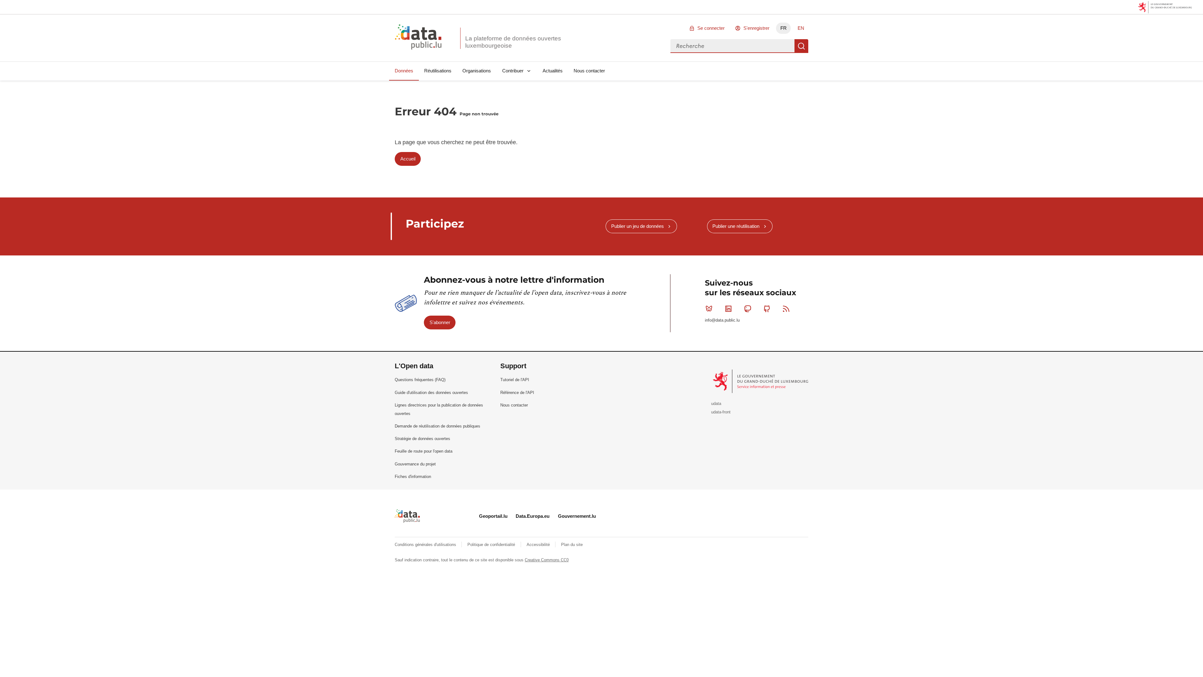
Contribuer (512, 70)
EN (801, 28)
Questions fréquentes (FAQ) (420, 379)
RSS (786, 309)
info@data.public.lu (722, 320)
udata (716, 403)
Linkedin (728, 309)
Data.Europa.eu (532, 516)
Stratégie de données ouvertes (422, 438)
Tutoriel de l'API (514, 379)
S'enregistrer (756, 28)
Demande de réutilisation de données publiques (437, 426)
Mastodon (747, 309)
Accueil (407, 158)
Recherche (801, 46)
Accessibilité (539, 544)
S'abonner (440, 322)
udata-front (721, 412)
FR (783, 28)
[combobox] (732, 46)
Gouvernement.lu (577, 516)
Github (767, 309)
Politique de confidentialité (491, 544)
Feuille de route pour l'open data (423, 451)
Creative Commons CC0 (547, 560)
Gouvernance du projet (415, 464)
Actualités (553, 70)
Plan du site (572, 544)
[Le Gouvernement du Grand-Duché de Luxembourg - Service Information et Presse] (761, 381)
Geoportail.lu (493, 516)
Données (404, 70)
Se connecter (711, 28)
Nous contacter (589, 70)
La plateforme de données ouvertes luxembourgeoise (513, 42)
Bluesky (709, 309)
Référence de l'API (517, 392)
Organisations (476, 70)
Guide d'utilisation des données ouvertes (431, 392)
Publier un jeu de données (637, 226)
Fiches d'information (413, 476)
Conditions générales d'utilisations (426, 544)
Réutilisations (437, 70)
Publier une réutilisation (735, 226)
